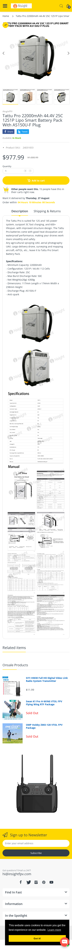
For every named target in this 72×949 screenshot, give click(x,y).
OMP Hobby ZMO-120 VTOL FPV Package (44, 726)
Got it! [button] (37, 938)
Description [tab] (19, 211)
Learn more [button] (54, 929)
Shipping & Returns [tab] (47, 211)
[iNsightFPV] (21, 5)
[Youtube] (51, 882)
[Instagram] (36, 882)
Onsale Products (15, 665)
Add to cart (38, 180)
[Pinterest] (44, 882)
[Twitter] (28, 882)
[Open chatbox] (64, 942)
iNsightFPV (7, 111)
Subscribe (36, 853)
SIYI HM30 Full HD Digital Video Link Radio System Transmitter (47, 679)
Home (6, 16)
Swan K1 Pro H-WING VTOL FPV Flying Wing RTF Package (44, 703)
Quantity (7, 166)
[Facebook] (20, 882)
